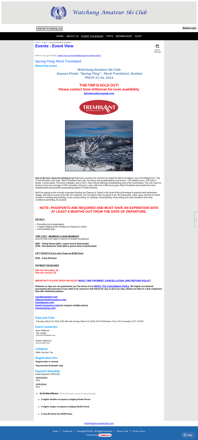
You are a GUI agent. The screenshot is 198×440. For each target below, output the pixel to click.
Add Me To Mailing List (49, 28)
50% (38, 380)
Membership (124, 36)
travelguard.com (44, 302)
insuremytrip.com (45, 308)
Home (60, 36)
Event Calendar (92, 36)
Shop (138, 36)
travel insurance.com (47, 305)
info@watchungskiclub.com (99, 423)
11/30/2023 (41, 378)
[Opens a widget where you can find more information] (187, 435)
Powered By (92, 435)
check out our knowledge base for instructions (79, 55)
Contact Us (67, 431)
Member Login (189, 28)
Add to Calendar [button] (157, 48)
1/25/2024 (41, 384)
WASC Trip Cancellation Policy (111, 286)
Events (44, 42)
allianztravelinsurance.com (50, 299)
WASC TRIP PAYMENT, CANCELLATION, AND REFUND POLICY (114, 280)
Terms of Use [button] (122, 431)
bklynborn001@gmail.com (99, 93)
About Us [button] (72, 36)
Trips (109, 36)
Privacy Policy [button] (139, 431)
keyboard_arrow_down (37, 393)
